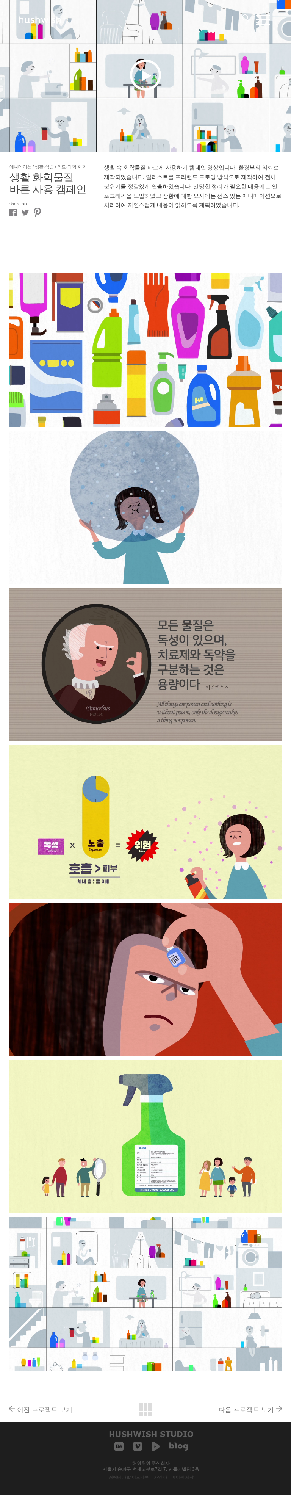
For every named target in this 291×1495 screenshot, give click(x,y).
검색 (245, 18)
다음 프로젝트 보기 (246, 1409)
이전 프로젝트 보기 (44, 1409)
